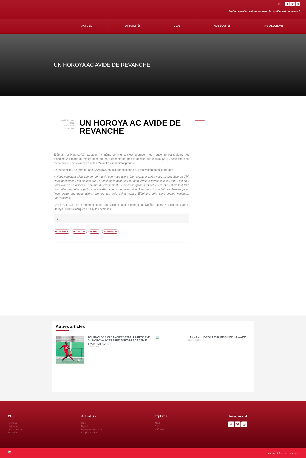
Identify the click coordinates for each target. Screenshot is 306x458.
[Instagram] (298, 4)
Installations (273, 25)
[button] (279, 4)
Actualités (133, 25)
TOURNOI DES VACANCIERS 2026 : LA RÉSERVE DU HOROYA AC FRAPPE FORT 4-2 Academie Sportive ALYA (119, 340)
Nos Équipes (222, 25)
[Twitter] (292, 4)
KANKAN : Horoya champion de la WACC (217, 337)
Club (177, 25)
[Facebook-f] (287, 4)
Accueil (86, 25)
